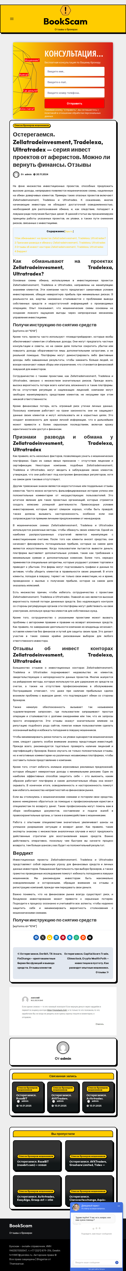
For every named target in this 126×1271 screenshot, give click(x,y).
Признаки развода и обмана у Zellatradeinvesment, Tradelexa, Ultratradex (60, 242)
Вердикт (21, 251)
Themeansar (16, 1263)
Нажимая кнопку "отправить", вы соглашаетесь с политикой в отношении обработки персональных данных (73, 113)
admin (28, 174)
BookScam (65, 21)
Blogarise (42, 1259)
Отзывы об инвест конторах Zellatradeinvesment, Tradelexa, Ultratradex (59, 247)
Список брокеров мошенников (31, 125)
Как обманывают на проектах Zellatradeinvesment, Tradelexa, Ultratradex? (60, 238)
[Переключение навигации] (11, 19)
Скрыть (69, 231)
